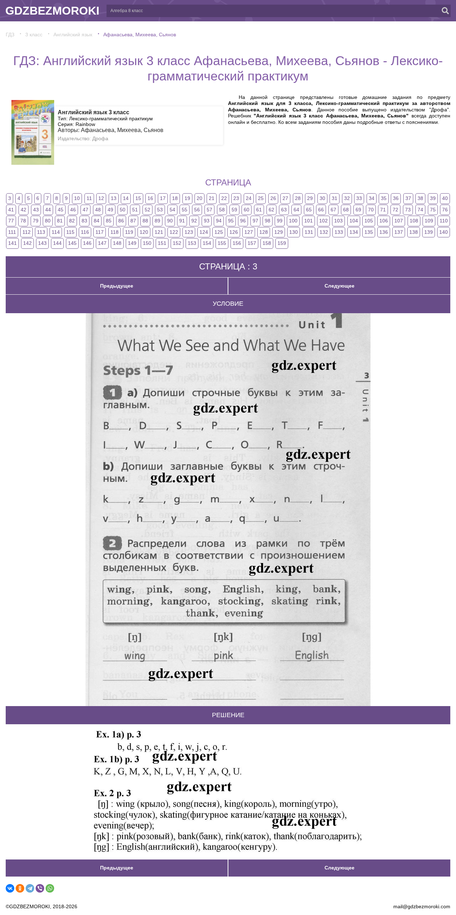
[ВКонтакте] (10, 888)
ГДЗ (10, 34)
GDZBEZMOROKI (52, 10)
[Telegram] (30, 888)
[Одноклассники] (20, 888)
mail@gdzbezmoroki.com (421, 906)
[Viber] (40, 888)
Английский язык (72, 34)
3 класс (33, 34)
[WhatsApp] (50, 888)
